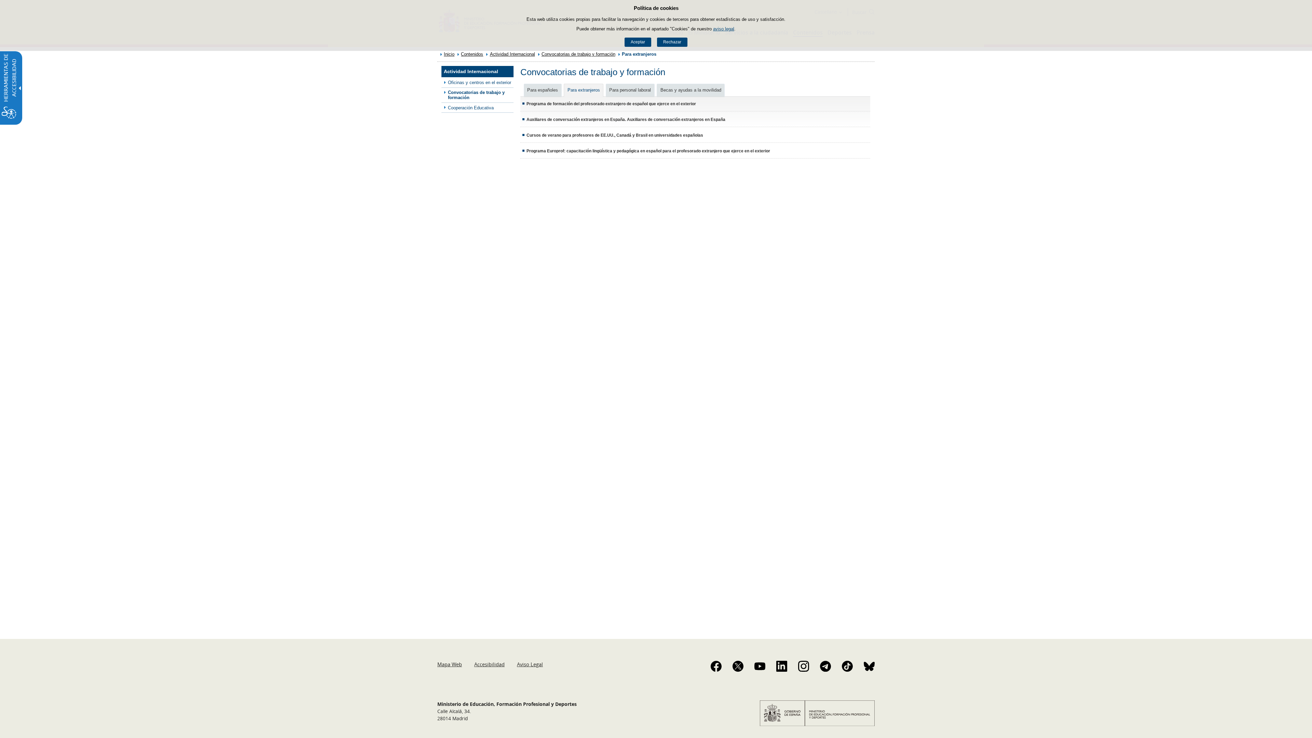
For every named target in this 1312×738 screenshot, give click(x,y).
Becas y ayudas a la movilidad (690, 90)
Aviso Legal (530, 664)
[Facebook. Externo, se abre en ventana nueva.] (716, 666)
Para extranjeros (584, 90)
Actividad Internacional (512, 54)
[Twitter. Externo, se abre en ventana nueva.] (738, 666)
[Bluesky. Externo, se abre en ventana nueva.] (869, 666)
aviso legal (723, 28)
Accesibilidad (489, 664)
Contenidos (472, 54)
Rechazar (672, 42)
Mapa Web (449, 664)
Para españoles (542, 90)
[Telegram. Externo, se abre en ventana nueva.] (825, 666)
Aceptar (638, 42)
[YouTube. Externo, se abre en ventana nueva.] (759, 666)
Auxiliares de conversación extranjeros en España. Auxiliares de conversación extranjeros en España (626, 119)
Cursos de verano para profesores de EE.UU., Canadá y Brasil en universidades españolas (615, 135)
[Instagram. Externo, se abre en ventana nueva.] (803, 666)
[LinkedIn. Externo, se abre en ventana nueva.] (781, 666)
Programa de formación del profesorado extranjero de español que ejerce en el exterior (611, 103)
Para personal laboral (630, 90)
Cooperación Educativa (471, 107)
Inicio (449, 54)
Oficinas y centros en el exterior (479, 82)
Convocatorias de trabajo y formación (578, 54)
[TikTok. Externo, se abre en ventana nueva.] (847, 666)
